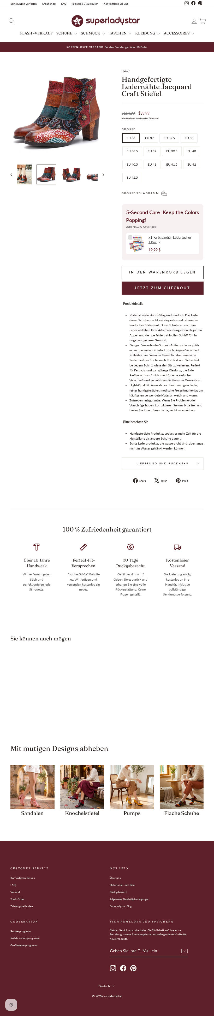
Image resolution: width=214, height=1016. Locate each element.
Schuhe (64, 33)
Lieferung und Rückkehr (162, 463)
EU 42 (191, 164)
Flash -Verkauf (36, 33)
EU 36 (131, 138)
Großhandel (49, 3)
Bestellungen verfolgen (23, 3)
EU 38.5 (132, 151)
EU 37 (149, 138)
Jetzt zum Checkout (163, 288)
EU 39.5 (171, 151)
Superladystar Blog (121, 906)
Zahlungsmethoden (21, 906)
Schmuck (91, 33)
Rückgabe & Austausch (85, 3)
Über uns (115, 877)
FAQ (63, 3)
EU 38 (189, 138)
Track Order (17, 899)
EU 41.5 (171, 164)
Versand (15, 892)
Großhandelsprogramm (23, 945)
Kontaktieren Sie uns (116, 3)
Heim (125, 71)
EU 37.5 (169, 138)
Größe (129, 129)
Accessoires (177, 33)
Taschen (118, 33)
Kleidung (145, 33)
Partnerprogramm (20, 931)
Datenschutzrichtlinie (122, 884)
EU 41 (152, 164)
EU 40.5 (132, 164)
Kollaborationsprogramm (24, 938)
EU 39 (152, 151)
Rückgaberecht (118, 892)
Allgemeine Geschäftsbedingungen (129, 899)
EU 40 (191, 151)
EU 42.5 (132, 177)
